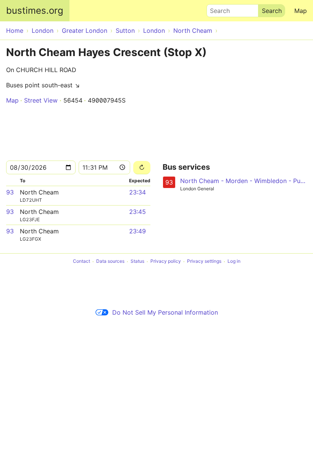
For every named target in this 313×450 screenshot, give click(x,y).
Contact (81, 261)
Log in (233, 261)
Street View (41, 100)
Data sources (110, 261)
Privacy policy (165, 261)
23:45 (137, 211)
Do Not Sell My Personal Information (165, 312)
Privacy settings (204, 261)
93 (10, 192)
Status (137, 261)
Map (300, 10)
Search (216, 9)
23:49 (137, 231)
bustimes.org (34, 10)
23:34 (137, 192)
